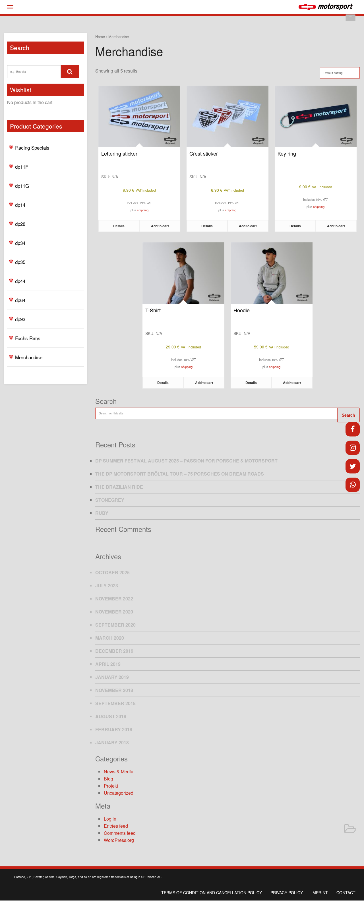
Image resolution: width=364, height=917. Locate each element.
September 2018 (115, 703)
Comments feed (120, 833)
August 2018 (110, 716)
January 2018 (112, 742)
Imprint (319, 892)
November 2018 (114, 690)
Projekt (111, 785)
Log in (110, 818)
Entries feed (116, 826)
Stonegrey (109, 500)
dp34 (20, 242)
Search (348, 415)
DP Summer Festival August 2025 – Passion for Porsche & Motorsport (186, 460)
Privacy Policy (286, 892)
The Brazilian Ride (119, 487)
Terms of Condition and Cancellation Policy (211, 892)
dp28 (20, 223)
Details (119, 225)
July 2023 (106, 585)
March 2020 (109, 638)
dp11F (21, 166)
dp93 (20, 319)
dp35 (20, 261)
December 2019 (114, 651)
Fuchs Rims (27, 338)
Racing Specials (32, 147)
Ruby (101, 513)
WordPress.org (119, 840)
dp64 (20, 299)
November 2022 (114, 598)
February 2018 (113, 729)
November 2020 (114, 611)
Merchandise (28, 357)
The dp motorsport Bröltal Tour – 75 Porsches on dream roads (179, 473)
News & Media (118, 771)
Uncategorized (118, 793)
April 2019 (108, 664)
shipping (142, 210)
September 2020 (115, 624)
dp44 (20, 280)
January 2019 (112, 677)
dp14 (20, 204)
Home (100, 36)
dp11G (22, 185)
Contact (345, 892)
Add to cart (160, 225)
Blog (108, 778)
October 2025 (112, 572)
